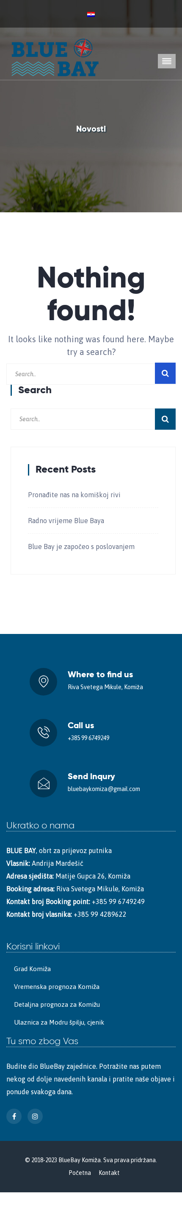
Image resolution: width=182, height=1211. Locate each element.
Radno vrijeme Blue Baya (66, 520)
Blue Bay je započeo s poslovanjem (81, 546)
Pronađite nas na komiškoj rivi (74, 494)
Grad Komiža (32, 968)
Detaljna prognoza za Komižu (57, 1004)
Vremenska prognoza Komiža (56, 986)
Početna (80, 1172)
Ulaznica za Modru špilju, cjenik (59, 1022)
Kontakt (109, 1172)
